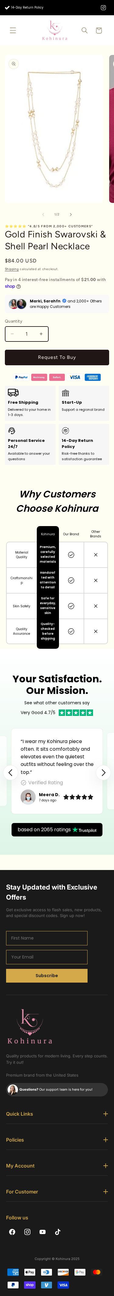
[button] (13, 30)
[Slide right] (71, 214)
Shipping (12, 269)
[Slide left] (43, 214)
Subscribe (47, 976)
